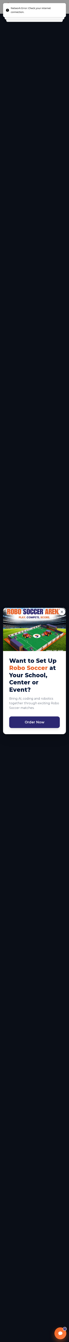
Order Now (34, 722)
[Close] (61, 611)
